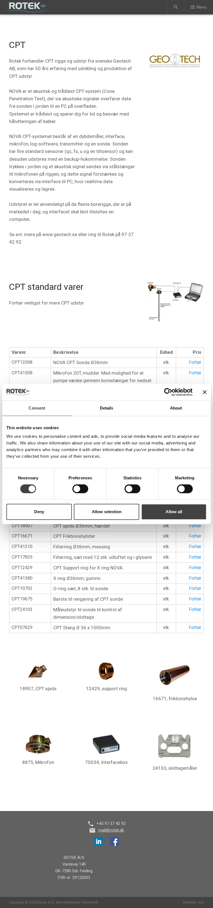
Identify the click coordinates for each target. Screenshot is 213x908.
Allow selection (106, 511)
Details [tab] (106, 408)
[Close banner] (205, 392)
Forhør (195, 362)
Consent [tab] (37, 408)
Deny (39, 511)
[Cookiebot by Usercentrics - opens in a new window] (168, 392)
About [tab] (176, 408)
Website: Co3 (193, 902)
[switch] (80, 488)
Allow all (174, 511)
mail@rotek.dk (111, 830)
